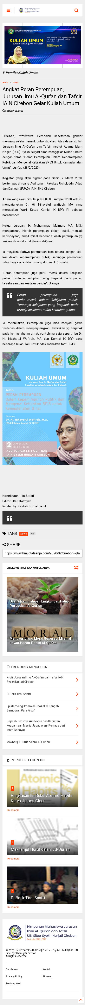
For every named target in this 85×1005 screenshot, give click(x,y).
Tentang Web (13, 983)
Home (5, 83)
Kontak (46, 969)
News (16, 83)
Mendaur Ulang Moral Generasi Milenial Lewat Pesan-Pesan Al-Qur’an (40, 641)
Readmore (13, 810)
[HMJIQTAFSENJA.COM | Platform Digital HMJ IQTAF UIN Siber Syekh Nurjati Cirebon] (29, 11)
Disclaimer (12, 969)
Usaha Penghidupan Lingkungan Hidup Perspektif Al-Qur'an (39, 603)
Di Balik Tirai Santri (28, 897)
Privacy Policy (14, 976)
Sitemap (47, 976)
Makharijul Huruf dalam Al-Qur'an (40, 849)
